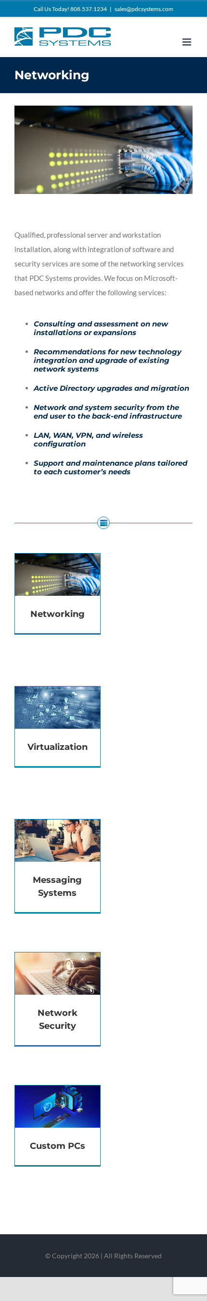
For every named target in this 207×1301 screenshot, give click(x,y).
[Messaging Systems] (57, 826)
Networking (57, 614)
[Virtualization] (57, 693)
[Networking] (57, 560)
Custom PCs (57, 1146)
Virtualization (57, 747)
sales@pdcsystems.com (144, 8)
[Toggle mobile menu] (187, 42)
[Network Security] (57, 959)
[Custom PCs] (57, 1092)
